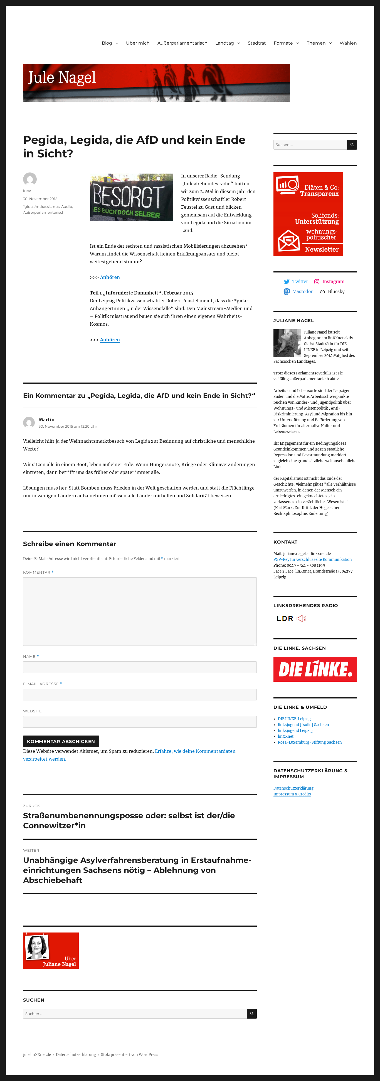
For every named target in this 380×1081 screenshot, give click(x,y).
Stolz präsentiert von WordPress (129, 1054)
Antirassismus (47, 206)
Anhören (109, 277)
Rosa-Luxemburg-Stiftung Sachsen (310, 742)
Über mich (138, 43)
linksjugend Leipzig (295, 730)
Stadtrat (257, 43)
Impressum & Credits (292, 794)
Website (32, 711)
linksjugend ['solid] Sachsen (303, 724)
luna (27, 191)
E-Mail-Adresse (43, 683)
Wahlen (348, 43)
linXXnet (285, 736)
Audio (66, 206)
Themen (316, 43)
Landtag (224, 43)
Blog (107, 43)
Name (31, 656)
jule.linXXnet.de (37, 1054)
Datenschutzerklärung (293, 788)
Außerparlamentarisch (182, 43)
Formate (283, 43)
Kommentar (38, 572)
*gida (28, 206)
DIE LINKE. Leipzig (294, 719)
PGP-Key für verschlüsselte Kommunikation (312, 559)
